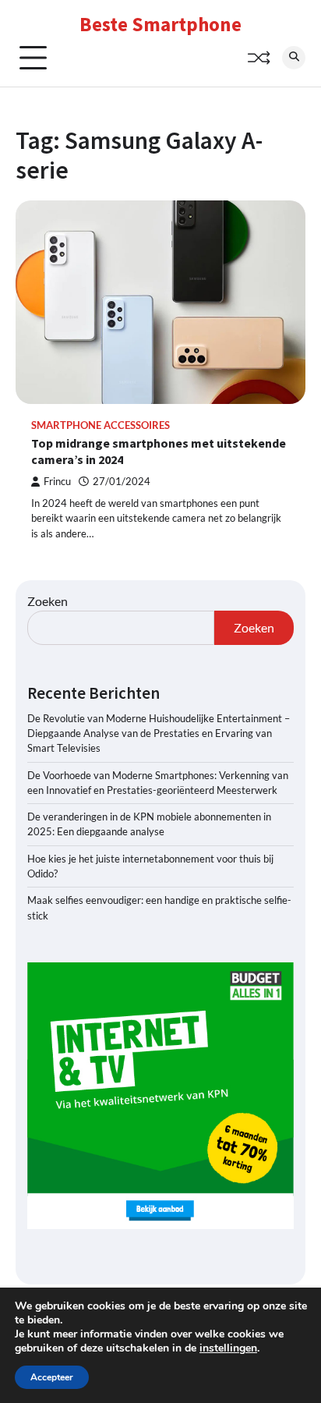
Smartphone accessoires (100, 425)
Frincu (57, 481)
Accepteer (51, 1377)
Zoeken (47, 600)
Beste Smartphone (160, 24)
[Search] (293, 57)
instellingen (228, 1348)
